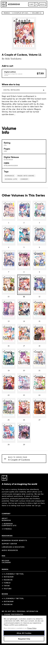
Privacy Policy (31, 628)
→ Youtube (6, 589)
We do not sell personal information (20, 611)
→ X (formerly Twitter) (13, 574)
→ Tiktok (6, 586)
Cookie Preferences (13, 614)
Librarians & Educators (13, 547)
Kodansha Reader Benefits (14, 540)
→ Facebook (7, 580)
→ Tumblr (6, 583)
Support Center (9, 544)
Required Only (24, 639)
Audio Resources (10, 550)
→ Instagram (8, 577)
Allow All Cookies (24, 633)
